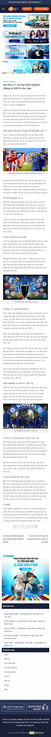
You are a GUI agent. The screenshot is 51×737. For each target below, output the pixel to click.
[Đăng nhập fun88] (25, 66)
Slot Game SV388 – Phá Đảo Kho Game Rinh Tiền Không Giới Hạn (23, 636)
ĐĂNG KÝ (27, 9)
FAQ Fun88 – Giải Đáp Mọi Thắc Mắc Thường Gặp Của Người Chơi (25, 644)
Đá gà (6, 685)
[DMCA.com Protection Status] (36, 733)
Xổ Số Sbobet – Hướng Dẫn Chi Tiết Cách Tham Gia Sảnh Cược (24, 622)
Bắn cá (7, 681)
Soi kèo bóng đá (9, 81)
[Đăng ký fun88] (25, 577)
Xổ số (6, 676)
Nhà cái (7, 659)
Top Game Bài (9, 663)
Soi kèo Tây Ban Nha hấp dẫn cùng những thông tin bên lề (13, 539)
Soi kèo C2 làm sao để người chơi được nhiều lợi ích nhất (37, 539)
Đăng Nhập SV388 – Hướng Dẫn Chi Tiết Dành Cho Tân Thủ (24, 615)
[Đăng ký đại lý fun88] (25, 21)
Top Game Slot (10, 672)
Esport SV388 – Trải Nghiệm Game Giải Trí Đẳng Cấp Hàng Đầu (24, 629)
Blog (6, 654)
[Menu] (3, 9)
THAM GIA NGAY (41, 9)
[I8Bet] (13, 9)
